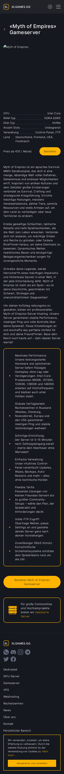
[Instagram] (20, 652)
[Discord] (13, 652)
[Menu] (58, 6)
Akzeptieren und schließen (32, 763)
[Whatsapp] (6, 652)
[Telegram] (27, 652)
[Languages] (50, 7)
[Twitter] (6, 659)
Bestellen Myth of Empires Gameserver (32, 582)
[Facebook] (13, 659)
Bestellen (50, 151)
